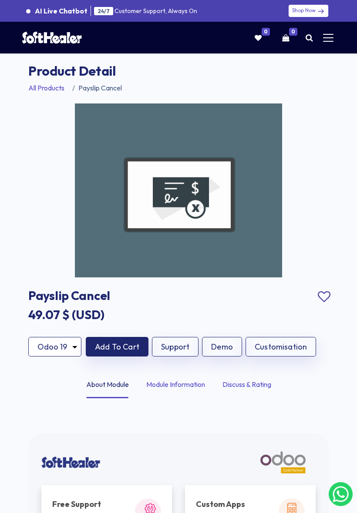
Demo (222, 347)
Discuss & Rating (246, 384)
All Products (46, 87)
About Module (107, 384)
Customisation (281, 347)
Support (175, 347)
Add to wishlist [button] (324, 297)
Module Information (175, 384)
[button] (117, 346)
